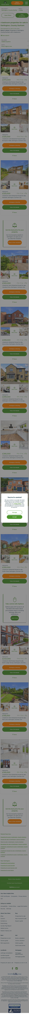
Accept (14, 517)
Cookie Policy (17, 503)
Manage (14, 512)
